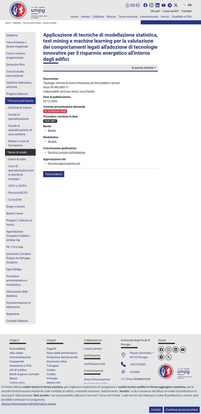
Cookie (51, 370)
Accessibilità (17, 348)
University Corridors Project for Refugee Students (18, 258)
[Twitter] (176, 5)
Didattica (98, 16)
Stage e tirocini (15, 206)
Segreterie (12, 314)
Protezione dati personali (62, 357)
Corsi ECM (14, 199)
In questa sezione (143, 67)
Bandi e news (14, 213)
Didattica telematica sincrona (18, 85)
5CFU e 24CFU (17, 185)
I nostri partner (93, 348)
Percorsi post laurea (20, 100)
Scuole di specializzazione (18, 116)
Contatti (187, 11)
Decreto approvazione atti (64, 163)
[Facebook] (145, 5)
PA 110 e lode (14, 247)
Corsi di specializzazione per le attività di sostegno (21, 172)
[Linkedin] (157, 5)
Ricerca (111, 16)
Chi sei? (155, 11)
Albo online (16, 353)
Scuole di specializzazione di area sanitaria (20, 130)
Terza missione (128, 16)
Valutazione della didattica (17, 293)
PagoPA (52, 348)
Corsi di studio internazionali (15, 73)
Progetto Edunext (17, 93)
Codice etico (17, 382)
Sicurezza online (57, 361)
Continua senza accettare (182, 409)
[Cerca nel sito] (185, 5)
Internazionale (149, 16)
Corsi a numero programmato (15, 55)
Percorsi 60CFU (18, 192)
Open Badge (14, 269)
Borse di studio (17, 152)
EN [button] (190, 5)
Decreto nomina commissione (66, 152)
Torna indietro (53, 174)
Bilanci (13, 378)
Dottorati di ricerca (19, 107)
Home (74, 16)
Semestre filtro (15, 64)
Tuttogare (53, 365)
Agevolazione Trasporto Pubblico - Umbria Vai (18, 236)
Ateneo (85, 16)
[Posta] (132, 5)
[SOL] (138, 5)
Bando (52, 130)
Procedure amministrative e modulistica (16, 280)
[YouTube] (164, 5)
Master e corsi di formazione (18, 143)
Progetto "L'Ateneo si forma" (19, 222)
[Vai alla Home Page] (28, 10)
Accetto (156, 409)
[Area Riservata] (127, 5)
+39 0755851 (138, 364)
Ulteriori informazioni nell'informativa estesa (28, 404)
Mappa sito (54, 382)
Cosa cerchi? (171, 11)
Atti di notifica (18, 370)
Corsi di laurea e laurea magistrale (17, 44)
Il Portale (52, 378)
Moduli (52, 141)
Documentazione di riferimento (18, 305)
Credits (51, 374)
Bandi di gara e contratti (24, 374)
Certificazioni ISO (94, 364)
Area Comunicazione (97, 379)
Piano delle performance (62, 353)
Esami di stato (17, 159)
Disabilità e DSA (182, 16)
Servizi (165, 16)
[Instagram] (151, 5)
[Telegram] (170, 5)
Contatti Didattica (17, 320)
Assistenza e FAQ (20, 365)
